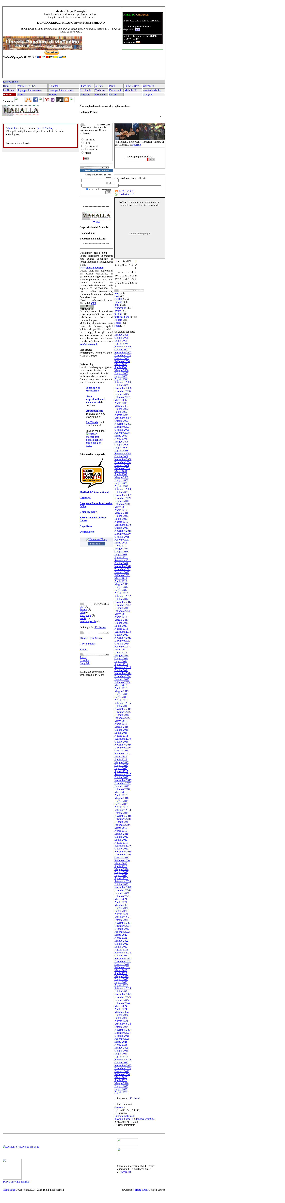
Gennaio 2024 (121, 1000)
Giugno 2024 (121, 1015)
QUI (137, 29)
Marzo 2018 (120, 792)
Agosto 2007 (121, 414)
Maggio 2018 (121, 798)
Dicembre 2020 (122, 890)
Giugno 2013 (121, 622)
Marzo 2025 (120, 1041)
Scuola (20, 94)
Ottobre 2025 (121, 1062)
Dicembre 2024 (122, 1032)
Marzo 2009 (120, 471)
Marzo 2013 (120, 613)
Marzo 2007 (120, 400)
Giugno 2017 (121, 765)
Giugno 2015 (121, 694)
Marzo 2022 (120, 934)
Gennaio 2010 (121, 501)
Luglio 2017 (120, 768)
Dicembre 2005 (122, 355)
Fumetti (53, 94)
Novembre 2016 (122, 744)
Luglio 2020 (120, 875)
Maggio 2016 (121, 726)
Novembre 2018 (122, 815)
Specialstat (125, 1171)
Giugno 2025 (121, 1050)
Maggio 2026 (121, 1083)
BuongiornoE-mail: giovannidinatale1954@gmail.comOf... (134, 1117)
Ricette (112, 94)
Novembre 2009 (122, 495)
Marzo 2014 (120, 649)
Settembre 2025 (122, 1059)
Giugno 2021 (121, 908)
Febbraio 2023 (122, 967)
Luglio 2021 (120, 911)
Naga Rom (86, 526)
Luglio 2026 (120, 1089)
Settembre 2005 (122, 346)
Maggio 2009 (121, 477)
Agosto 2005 (121, 343)
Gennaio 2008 (121, 429)
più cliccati (134, 1098)
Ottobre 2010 (121, 527)
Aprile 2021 (120, 902)
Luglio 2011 (120, 554)
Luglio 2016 (120, 732)
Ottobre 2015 (121, 706)
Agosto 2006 (121, 379)
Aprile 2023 (120, 973)
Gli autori (54, 86)
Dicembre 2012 (122, 605)
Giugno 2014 (121, 658)
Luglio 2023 (120, 982)
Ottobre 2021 (121, 919)
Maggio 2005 (121, 334)
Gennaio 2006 (121, 358)
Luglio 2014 (120, 661)
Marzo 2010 (120, 507)
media (83, 618)
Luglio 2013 (120, 625)
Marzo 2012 (120, 578)
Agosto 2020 (121, 878)
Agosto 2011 (121, 557)
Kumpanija (85, 615)
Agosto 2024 (121, 1020)
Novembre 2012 (122, 602)
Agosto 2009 (121, 486)
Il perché (84, 660)
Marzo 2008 (120, 435)
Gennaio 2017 (121, 750)
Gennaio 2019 (121, 821)
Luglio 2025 (120, 1053)
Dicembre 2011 (122, 569)
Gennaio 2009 (121, 465)
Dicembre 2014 (122, 676)
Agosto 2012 (121, 593)
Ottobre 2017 (121, 777)
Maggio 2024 (121, 1012)
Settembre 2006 (122, 382)
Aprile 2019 (120, 830)
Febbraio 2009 (122, 468)
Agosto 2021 (121, 914)
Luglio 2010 (120, 518)
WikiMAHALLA (26, 86)
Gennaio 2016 (121, 714)
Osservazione (87, 531)
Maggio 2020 (121, 869)
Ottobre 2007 (121, 420)
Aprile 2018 (120, 795)
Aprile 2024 (120, 1009)
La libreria (85, 90)
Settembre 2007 (122, 417)
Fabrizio (136, 144)
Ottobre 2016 (121, 741)
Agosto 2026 (121, 1092)
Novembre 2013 (122, 637)
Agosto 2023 (121, 985)
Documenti (115, 90)
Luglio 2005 (120, 340)
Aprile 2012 (120, 581)
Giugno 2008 (121, 444)
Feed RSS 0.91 (126, 190)
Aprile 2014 (120, 652)
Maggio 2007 (121, 406)
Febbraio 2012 (122, 575)
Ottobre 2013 (121, 634)
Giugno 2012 (121, 587)
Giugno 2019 (121, 836)
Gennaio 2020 (121, 857)
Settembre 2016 (122, 738)
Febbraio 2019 (122, 824)
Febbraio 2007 (122, 397)
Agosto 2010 (121, 521)
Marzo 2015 (120, 685)
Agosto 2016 (121, 735)
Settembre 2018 (122, 810)
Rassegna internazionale (61, 90)
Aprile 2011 (120, 545)
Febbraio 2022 (122, 931)
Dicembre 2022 (122, 961)
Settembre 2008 (122, 453)
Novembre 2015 (122, 709)
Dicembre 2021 (122, 925)
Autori (83, 657)
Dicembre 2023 (122, 997)
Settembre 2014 (122, 667)
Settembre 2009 (122, 489)
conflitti (118, 299)
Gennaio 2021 (121, 893)
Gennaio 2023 (121, 964)
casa (116, 296)
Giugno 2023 (121, 979)
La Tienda (8, 90)
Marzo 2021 (120, 899)
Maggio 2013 (121, 619)
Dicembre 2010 (122, 533)
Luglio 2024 (120, 1018)
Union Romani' (88, 511)
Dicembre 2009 (122, 498)
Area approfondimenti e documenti (95, 399)
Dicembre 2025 (122, 1068)
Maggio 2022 (121, 940)
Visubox (84, 649)
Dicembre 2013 (122, 640)
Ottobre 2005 (121, 349)
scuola (117, 322)
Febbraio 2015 (122, 682)
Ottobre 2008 (121, 456)
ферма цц (119, 1107)
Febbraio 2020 (122, 860)
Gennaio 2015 (121, 679)
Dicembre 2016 (122, 747)
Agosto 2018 (121, 807)
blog (82, 606)
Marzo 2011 (120, 542)
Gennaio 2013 (121, 608)
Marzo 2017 (120, 756)
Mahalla (12, 128)
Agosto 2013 (121, 628)
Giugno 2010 (121, 515)
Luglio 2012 (120, 590)
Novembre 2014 (122, 673)
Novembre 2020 (122, 887)
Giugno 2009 (121, 480)
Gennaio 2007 (121, 394)
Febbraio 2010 (122, 504)
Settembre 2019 (122, 845)
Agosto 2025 (121, 1056)
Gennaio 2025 (121, 1035)
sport (117, 325)
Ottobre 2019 (121, 848)
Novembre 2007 (122, 423)
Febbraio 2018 (122, 789)
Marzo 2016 (120, 720)
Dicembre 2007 (122, 426)
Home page (9, 1189)
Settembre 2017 (122, 774)
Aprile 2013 (120, 616)
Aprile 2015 (120, 688)
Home (6, 86)
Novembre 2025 (122, 1065)
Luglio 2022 (120, 946)
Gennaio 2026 (121, 1071)
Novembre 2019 (122, 851)
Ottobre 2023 (121, 991)
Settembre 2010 (122, 524)
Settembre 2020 (122, 881)
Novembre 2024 (122, 1029)
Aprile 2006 (120, 367)
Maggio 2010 (121, 512)
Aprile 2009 (120, 474)
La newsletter (132, 86)
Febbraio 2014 (122, 646)
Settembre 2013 (122, 631)
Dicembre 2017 (122, 783)
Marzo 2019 (120, 827)
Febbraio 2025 (122, 1038)
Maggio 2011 (121, 548)
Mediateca (100, 90)
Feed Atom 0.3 (126, 194)
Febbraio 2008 (122, 432)
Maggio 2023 (121, 976)
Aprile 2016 (120, 723)
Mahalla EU (131, 90)
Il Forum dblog (87, 643)
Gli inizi (99, 86)
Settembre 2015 (122, 703)
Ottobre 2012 (121, 599)
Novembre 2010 (122, 530)
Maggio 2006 (121, 370)
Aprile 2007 (120, 403)
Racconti (85, 94)
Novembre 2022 (122, 958)
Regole (118, 319)
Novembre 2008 (122, 459)
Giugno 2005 (121, 337)
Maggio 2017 (121, 762)
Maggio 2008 (121, 441)
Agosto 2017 (121, 771)
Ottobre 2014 (121, 670)
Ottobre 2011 (121, 563)
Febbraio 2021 (122, 896)
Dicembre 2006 (122, 391)
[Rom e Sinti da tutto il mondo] (127, 1154)
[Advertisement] (83, 69)
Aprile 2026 (120, 1080)
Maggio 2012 (121, 584)
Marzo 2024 (120, 1006)
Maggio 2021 (121, 905)
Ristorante (100, 94)
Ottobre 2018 (121, 813)
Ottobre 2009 (121, 492)
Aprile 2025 (120, 1044)
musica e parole (88, 621)
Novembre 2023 (122, 994)
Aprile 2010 (120, 509)
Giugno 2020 (121, 872)
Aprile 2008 (120, 438)
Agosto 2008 (121, 450)
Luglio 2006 (120, 376)
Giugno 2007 (121, 408)
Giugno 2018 (121, 801)
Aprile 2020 (120, 866)
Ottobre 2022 (121, 955)
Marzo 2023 (120, 970)
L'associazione (10, 81)
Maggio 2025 (121, 1047)
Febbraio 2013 (122, 611)
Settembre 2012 (122, 596)
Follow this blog (96, 544)
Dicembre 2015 (122, 712)
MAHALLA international (94, 492)
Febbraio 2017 (122, 753)
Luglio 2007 (120, 411)
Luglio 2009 (120, 483)
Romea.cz (85, 497)
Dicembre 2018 (122, 818)
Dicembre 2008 (122, 462)
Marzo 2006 (120, 364)
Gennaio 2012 (121, 572)
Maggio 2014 (121, 655)
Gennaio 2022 (121, 928)
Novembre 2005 (122, 352)
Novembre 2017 (122, 780)
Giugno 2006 (121, 373)
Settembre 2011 (122, 560)
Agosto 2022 (121, 949)
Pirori (112, 86)
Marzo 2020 (120, 863)
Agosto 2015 (121, 700)
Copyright (85, 663)
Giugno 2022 (121, 943)
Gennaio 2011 (121, 536)
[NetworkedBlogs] (96, 539)
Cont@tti (148, 94)
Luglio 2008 (120, 447)
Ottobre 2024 (121, 1026)
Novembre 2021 (122, 922)
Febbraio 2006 (122, 361)
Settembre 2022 (122, 952)
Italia (82, 612)
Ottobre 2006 (121, 385)
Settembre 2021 (122, 916)
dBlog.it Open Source (91, 638)
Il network (85, 86)
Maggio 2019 (121, 833)
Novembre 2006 (122, 388)
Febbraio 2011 (121, 539)
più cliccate (100, 627)
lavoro (117, 310)
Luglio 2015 (120, 697)
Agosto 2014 (121, 664)
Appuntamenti (94, 410)
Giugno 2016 (121, 729)
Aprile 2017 (120, 759)
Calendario (148, 86)
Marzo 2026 (120, 1077)
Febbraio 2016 (122, 717)
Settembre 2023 (122, 988)
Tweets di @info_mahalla (16, 1181)
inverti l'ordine (44, 128)
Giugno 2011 (121, 551)
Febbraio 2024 (122, 1003)
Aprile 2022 (120, 937)
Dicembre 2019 (122, 854)
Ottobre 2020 (121, 884)
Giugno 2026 (121, 1086)
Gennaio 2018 (121, 786)
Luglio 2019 (120, 839)
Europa (83, 609)
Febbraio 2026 (122, 1074)
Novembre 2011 (122, 566)
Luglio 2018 (120, 804)
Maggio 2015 (121, 691)
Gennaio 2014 (121, 643)
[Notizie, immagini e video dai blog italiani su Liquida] (127, 1144)
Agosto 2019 (121, 842)
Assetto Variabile (152, 90)
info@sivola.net (88, 344)
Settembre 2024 (122, 1023)
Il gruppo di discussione (29, 90)
